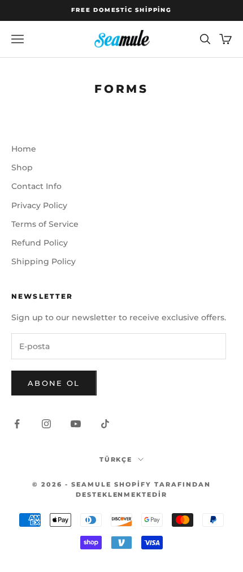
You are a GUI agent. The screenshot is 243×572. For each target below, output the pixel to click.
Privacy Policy (39, 205)
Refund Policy (39, 243)
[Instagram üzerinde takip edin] (46, 423)
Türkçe (116, 459)
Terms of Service (45, 224)
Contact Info (36, 186)
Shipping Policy (43, 261)
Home (23, 149)
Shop (22, 167)
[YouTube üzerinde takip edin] (75, 423)
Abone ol (54, 383)
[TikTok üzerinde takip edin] (105, 423)
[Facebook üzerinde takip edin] (17, 423)
